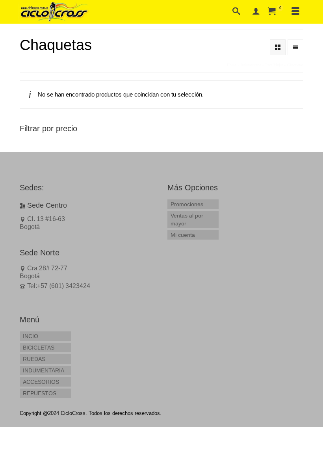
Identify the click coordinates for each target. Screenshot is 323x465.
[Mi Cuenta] (256, 12)
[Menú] (295, 12)
